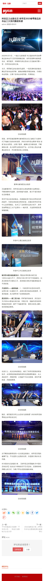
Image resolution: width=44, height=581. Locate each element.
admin (4, 24)
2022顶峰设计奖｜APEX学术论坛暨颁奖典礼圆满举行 (33, 529)
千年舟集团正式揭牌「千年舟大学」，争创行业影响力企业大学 (11, 529)
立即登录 (18, 549)
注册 (28, 549)
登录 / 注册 (7, 3)
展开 (39, 11)
